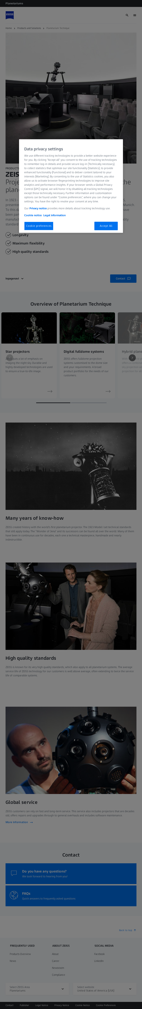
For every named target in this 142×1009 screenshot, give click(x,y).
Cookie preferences (38, 225)
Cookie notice (33, 215)
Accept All (106, 225)
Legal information (54, 215)
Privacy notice (38, 208)
